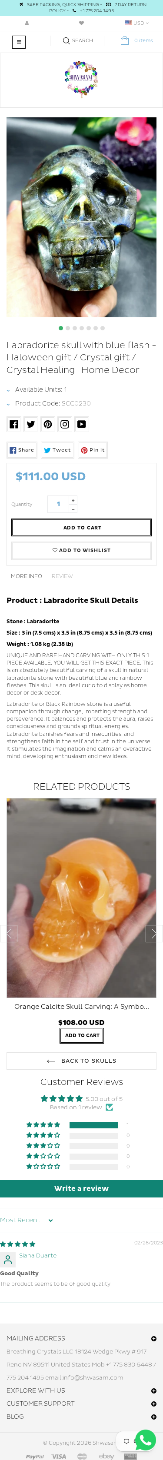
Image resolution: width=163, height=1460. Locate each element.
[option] (81, 217)
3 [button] (75, 328)
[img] (17, 1244)
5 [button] (88, 328)
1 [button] (61, 328)
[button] (44, 1125)
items (143, 40)
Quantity (22, 504)
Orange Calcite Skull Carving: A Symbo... (81, 1007)
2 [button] (68, 328)
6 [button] (95, 328)
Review (62, 576)
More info (26, 576)
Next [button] (154, 933)
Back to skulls (88, 1061)
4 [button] (82, 328)
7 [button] (102, 328)
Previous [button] (8, 933)
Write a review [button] (81, 1188)
